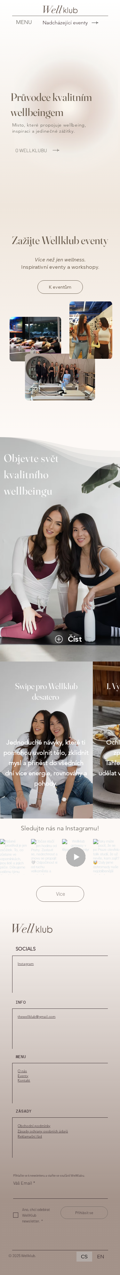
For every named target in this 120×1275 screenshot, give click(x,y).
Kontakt (24, 1080)
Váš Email (24, 1183)
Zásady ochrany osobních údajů (43, 1131)
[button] (90, 639)
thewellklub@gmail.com (36, 1016)
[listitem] (46, 740)
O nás (22, 1071)
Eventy (23, 1075)
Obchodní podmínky (34, 1125)
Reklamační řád (30, 1136)
